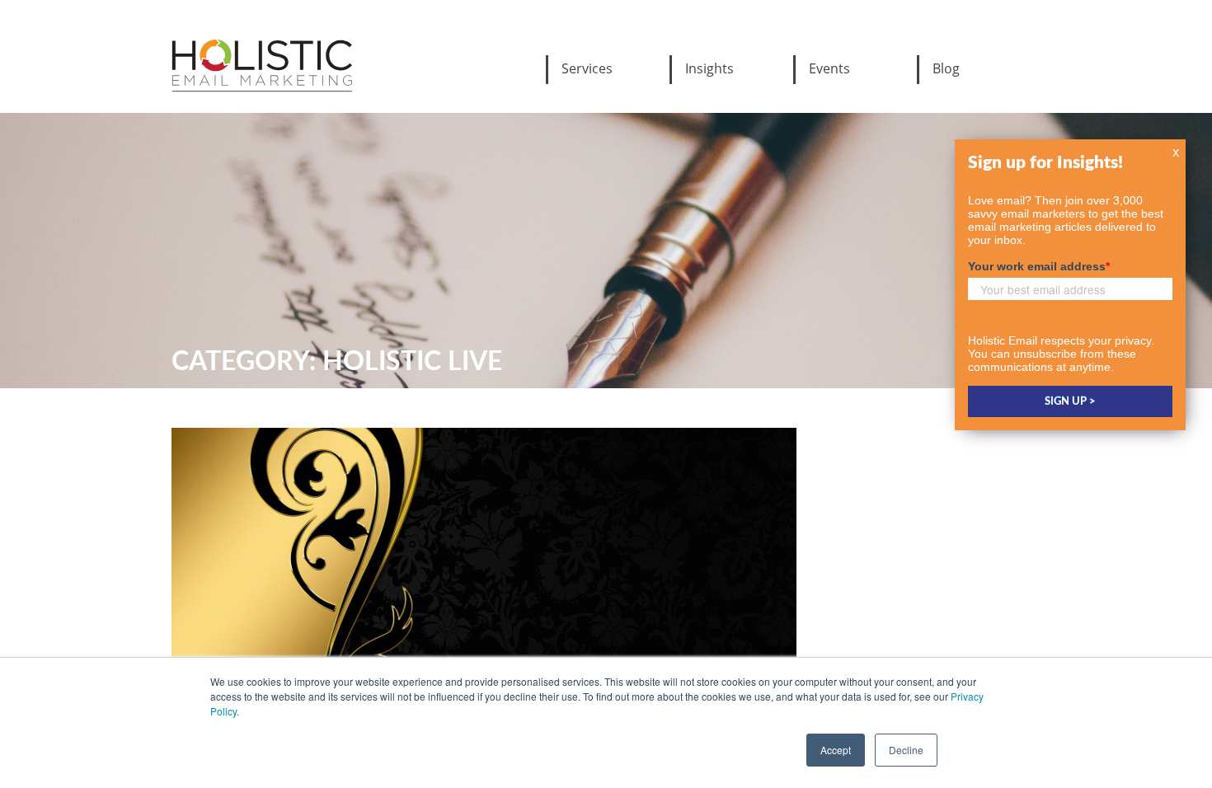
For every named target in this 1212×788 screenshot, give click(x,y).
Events (829, 68)
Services (587, 68)
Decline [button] (906, 750)
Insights (709, 68)
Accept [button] (835, 750)
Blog (946, 68)
